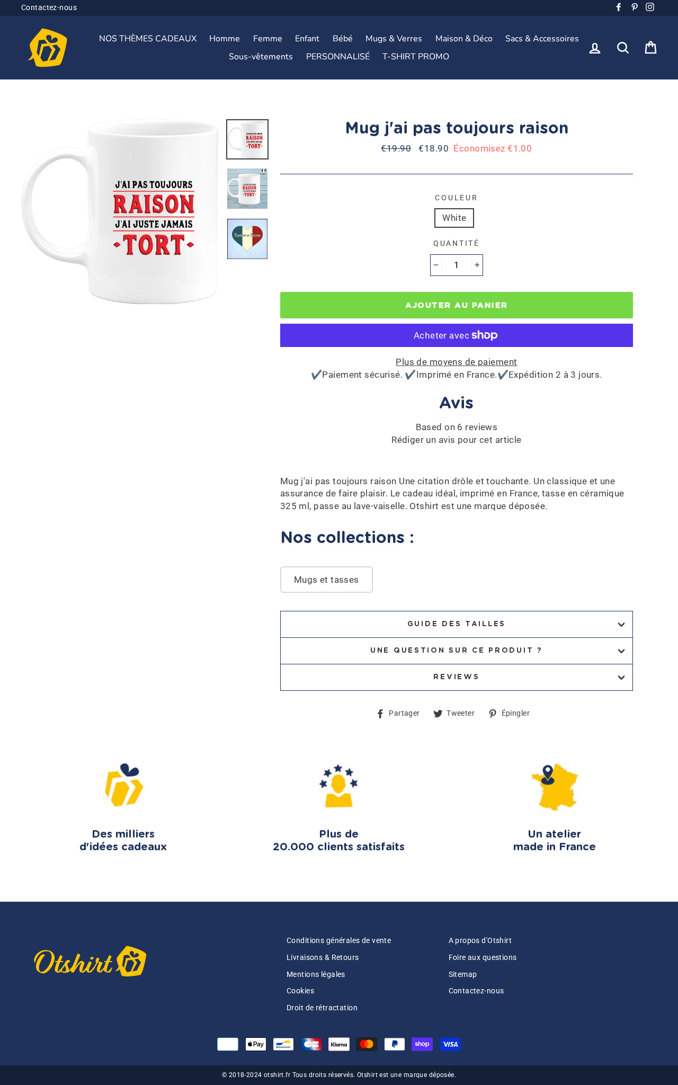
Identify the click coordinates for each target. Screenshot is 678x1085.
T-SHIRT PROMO (415, 57)
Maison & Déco (464, 39)
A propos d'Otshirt (480, 940)
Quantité (456, 243)
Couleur (456, 197)
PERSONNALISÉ (338, 57)
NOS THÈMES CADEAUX (148, 39)
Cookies (300, 990)
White (454, 217)
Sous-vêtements (261, 57)
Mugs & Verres (393, 39)
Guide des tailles (456, 624)
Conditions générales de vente (339, 940)
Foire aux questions (483, 957)
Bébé (343, 39)
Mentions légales (316, 974)
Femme (267, 39)
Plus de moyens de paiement (456, 362)
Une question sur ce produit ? (456, 650)
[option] (119, 211)
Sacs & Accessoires (542, 39)
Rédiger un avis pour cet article (456, 439)
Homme (224, 39)
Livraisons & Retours (323, 957)
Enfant (307, 39)
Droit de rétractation (322, 1007)
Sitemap (463, 974)
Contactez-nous (49, 7)
